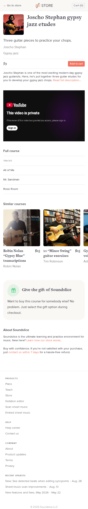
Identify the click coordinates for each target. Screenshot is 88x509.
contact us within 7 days (24, 352)
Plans (8, 384)
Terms (9, 460)
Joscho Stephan (14, 47)
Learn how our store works (43, 340)
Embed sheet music (17, 412)
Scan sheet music (16, 407)
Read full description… (67, 80)
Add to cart (76, 63)
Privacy (9, 466)
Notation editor (14, 401)
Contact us (12, 433)
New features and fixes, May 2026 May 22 (33, 492)
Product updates (15, 454)
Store (8, 395)
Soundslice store (42, 5)
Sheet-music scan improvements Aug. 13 (32, 486)
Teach (9, 389)
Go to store (12, 5)
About (9, 448)
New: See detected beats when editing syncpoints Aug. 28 (43, 481)
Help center (12, 427)
